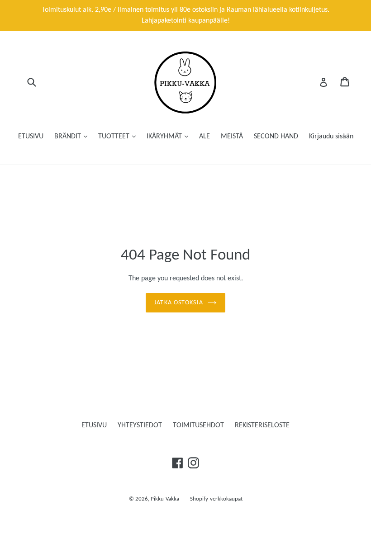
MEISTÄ (232, 136)
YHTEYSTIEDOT (140, 425)
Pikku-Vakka (165, 499)
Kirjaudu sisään (331, 136)
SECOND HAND (276, 136)
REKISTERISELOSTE (262, 425)
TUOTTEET (114, 136)
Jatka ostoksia (178, 302)
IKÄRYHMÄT (165, 136)
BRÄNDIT (68, 136)
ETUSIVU (30, 136)
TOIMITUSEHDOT (198, 425)
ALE (204, 136)
